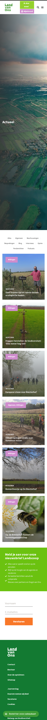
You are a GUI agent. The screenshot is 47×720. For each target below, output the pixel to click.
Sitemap (11, 680)
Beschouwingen (33, 238)
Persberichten (18, 248)
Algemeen (19, 238)
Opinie (40, 243)
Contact (11, 664)
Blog (20, 243)
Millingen (11, 259)
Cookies (11, 704)
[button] (38, 7)
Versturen (19, 621)
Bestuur (11, 669)
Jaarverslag (13, 688)
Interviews (30, 243)
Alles (9, 238)
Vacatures (12, 699)
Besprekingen (9, 243)
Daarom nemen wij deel (18, 694)
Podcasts (31, 248)
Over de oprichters (16, 674)
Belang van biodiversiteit (19, 718)
